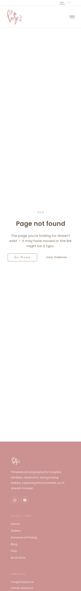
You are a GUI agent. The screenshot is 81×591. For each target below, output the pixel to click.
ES (69, 3)
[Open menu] (72, 16)
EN (62, 3)
